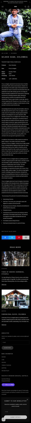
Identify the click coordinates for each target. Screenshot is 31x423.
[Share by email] (25, 237)
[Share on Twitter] (12, 237)
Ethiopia (4, 268)
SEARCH (4, 357)
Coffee (4, 311)
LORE (3, 359)
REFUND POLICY (5, 370)
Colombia (14, 53)
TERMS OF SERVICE (6, 365)
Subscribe (7, 347)
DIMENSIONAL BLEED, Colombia (14, 314)
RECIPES (4, 362)
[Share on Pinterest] (19, 237)
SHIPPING (4, 368)
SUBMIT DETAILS (15, 417)
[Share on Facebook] (5, 237)
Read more (4, 284)
